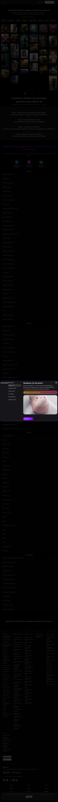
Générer (27, 418)
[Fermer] (56, 382)
